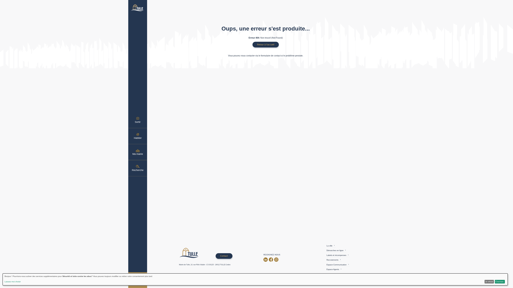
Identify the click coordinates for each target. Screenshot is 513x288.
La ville (329, 246)
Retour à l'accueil (265, 44)
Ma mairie (137, 154)
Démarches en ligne (335, 250)
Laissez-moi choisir (13, 282)
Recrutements (332, 260)
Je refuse (489, 282)
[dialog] (255, 279)
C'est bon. (499, 282)
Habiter (138, 138)
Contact (224, 256)
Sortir (138, 122)
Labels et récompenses (336, 255)
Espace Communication (337, 265)
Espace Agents (333, 269)
